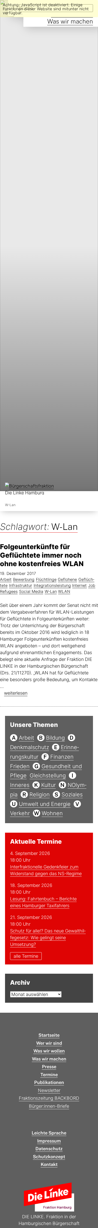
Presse (49, 1066)
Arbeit (6, 579)
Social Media (31, 591)
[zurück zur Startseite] (30, 489)
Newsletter (49, 1090)
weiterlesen (15, 693)
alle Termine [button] (26, 956)
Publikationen (49, 1082)
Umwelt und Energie (45, 804)
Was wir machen (70, 21)
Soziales (72, 794)
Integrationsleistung (52, 585)
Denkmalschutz (29, 747)
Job (91, 585)
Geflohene (67, 579)
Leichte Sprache (49, 1132)
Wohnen (52, 813)
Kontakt (49, 1164)
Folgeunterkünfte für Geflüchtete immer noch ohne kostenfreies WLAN (42, 555)
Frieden (20, 766)
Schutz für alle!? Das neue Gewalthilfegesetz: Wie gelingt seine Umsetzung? (48, 937)
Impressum (49, 1140)
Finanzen (62, 756)
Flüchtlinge (46, 579)
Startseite (49, 1035)
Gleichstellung (48, 775)
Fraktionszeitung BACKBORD (49, 1098)
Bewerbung (23, 579)
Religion (39, 794)
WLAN (64, 591)
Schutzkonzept (49, 1156)
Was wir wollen (49, 1050)
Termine (49, 1074)
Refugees (9, 591)
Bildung (55, 737)
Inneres (19, 785)
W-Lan (51, 591)
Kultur (48, 785)
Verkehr (20, 813)
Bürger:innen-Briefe (49, 1106)
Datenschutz (49, 1148)
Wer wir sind (49, 1043)
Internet (79, 585)
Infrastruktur (20, 585)
